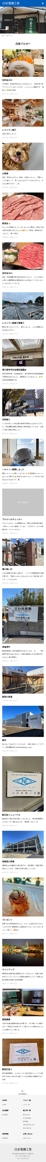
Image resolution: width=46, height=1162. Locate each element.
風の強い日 (7, 546)
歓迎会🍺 (6, 200)
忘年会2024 (7, 250)
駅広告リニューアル (11, 792)
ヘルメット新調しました (13, 446)
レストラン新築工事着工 (13, 300)
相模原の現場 (8, 838)
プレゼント (7, 896)
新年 (4, 717)
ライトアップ (8, 946)
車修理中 (6, 624)
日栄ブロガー (14, 70)
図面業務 (6, 996)
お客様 (5, 150)
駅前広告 (6, 1149)
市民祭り (6, 396)
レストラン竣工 (9, 107)
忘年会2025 (7, 57)
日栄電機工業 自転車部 (13, 1096)
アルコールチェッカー (12, 496)
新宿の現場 (7, 673)
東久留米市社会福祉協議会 (14, 346)
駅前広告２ (7, 1046)
